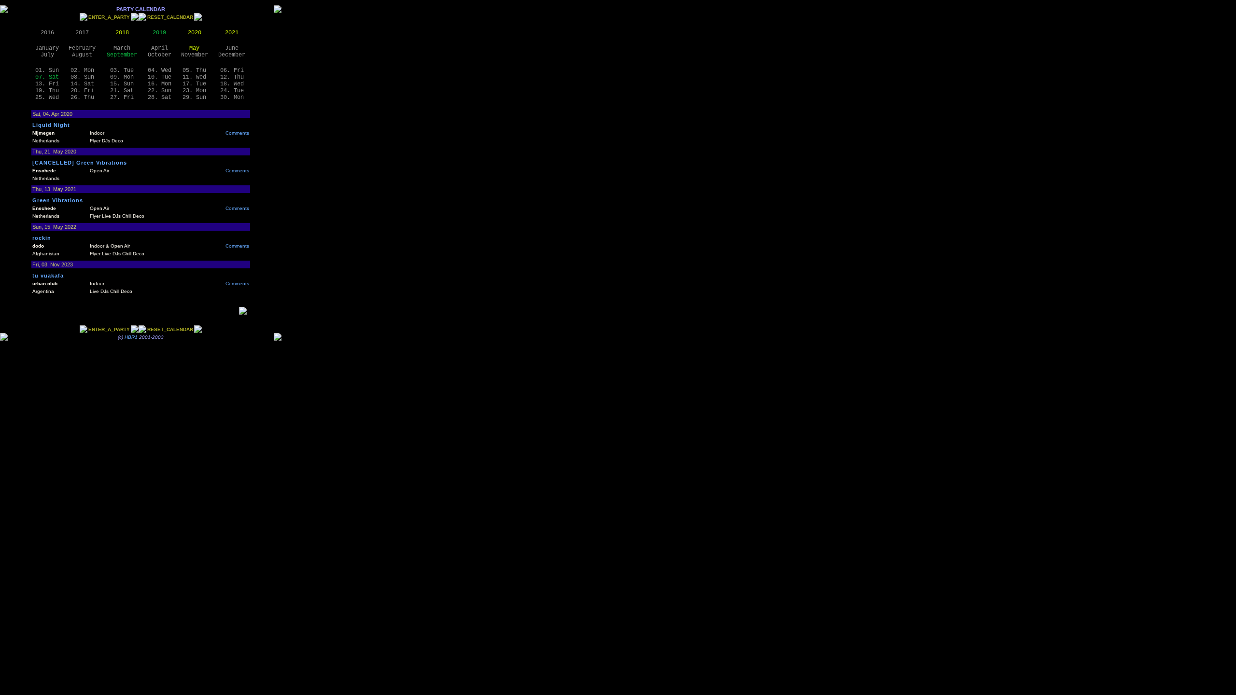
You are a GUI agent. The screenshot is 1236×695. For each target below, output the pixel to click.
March (121, 48)
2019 (159, 32)
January (47, 48)
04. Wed (159, 70)
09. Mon (122, 77)
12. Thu (232, 77)
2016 (47, 32)
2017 (82, 32)
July (47, 55)
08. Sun (82, 77)
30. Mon (232, 97)
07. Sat (47, 77)
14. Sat (82, 84)
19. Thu (47, 90)
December (231, 55)
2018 (122, 32)
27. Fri (122, 97)
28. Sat (159, 97)
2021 (232, 32)
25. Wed (47, 97)
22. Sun (159, 90)
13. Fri (47, 84)
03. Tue (122, 70)
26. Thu (82, 97)
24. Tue (232, 90)
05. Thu (194, 70)
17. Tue (194, 84)
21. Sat (122, 90)
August (82, 55)
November (194, 55)
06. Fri (232, 70)
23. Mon (194, 90)
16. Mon (159, 84)
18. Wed (232, 84)
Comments (237, 133)
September (122, 55)
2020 (194, 32)
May (194, 48)
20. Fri (82, 90)
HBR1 (131, 337)
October (159, 55)
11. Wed (194, 77)
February (82, 48)
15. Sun (122, 84)
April (159, 48)
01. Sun (47, 70)
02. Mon (82, 70)
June (232, 48)
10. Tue (159, 77)
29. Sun (194, 97)
